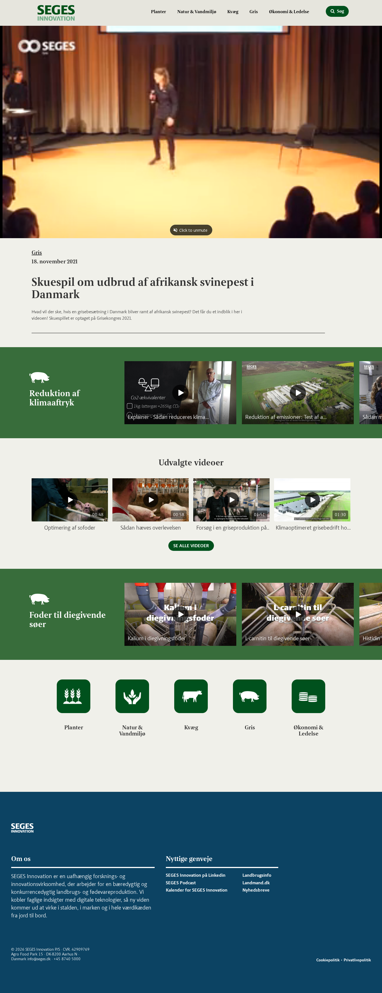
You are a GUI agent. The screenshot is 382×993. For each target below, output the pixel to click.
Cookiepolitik (327, 960)
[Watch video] (180, 392)
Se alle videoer (191, 545)
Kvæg (232, 11)
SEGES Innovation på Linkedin (195, 875)
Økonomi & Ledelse (289, 11)
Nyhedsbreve (256, 890)
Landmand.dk (256, 882)
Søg (340, 11)
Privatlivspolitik (357, 960)
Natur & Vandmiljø (196, 11)
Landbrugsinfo (256, 875)
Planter (158, 11)
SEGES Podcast (181, 882)
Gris (253, 11)
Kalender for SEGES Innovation (196, 890)
